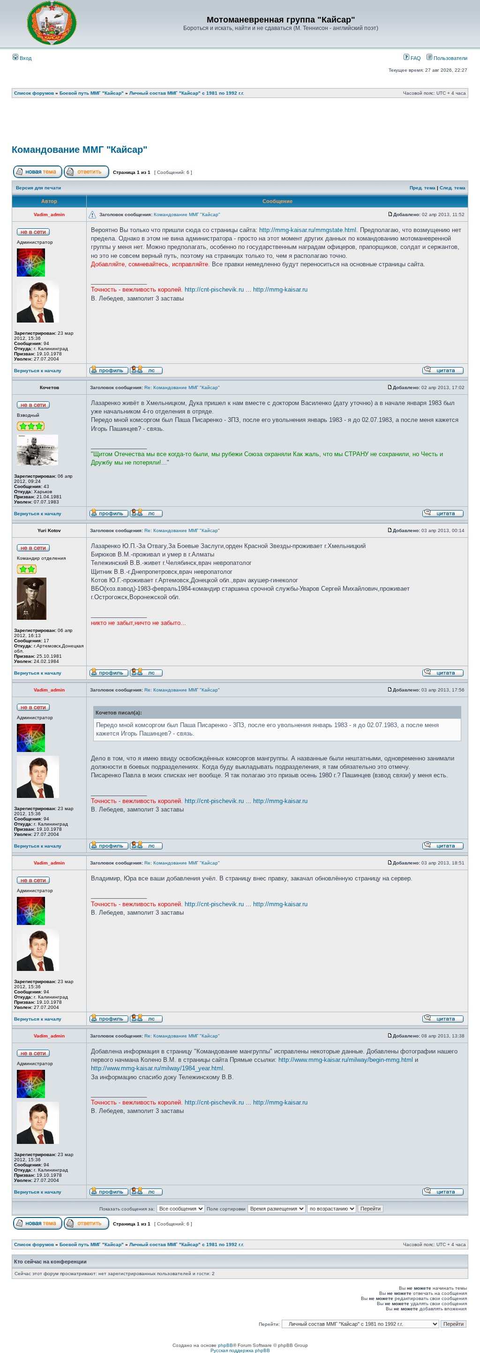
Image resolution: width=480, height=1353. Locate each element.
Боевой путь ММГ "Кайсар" (92, 93)
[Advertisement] (240, 124)
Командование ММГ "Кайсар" (79, 149)
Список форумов (34, 93)
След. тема (452, 187)
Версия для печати (38, 187)
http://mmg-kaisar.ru (280, 289)
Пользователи (449, 58)
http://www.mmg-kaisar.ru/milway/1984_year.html (157, 1068)
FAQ (415, 58)
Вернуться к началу (37, 370)
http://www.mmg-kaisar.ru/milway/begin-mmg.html (345, 1059)
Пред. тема (422, 187)
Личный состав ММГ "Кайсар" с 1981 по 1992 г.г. (186, 93)
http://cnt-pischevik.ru (214, 289)
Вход (24, 58)
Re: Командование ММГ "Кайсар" (182, 387)
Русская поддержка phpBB (240, 1350)
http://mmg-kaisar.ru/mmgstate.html (307, 229)
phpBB (225, 1345)
